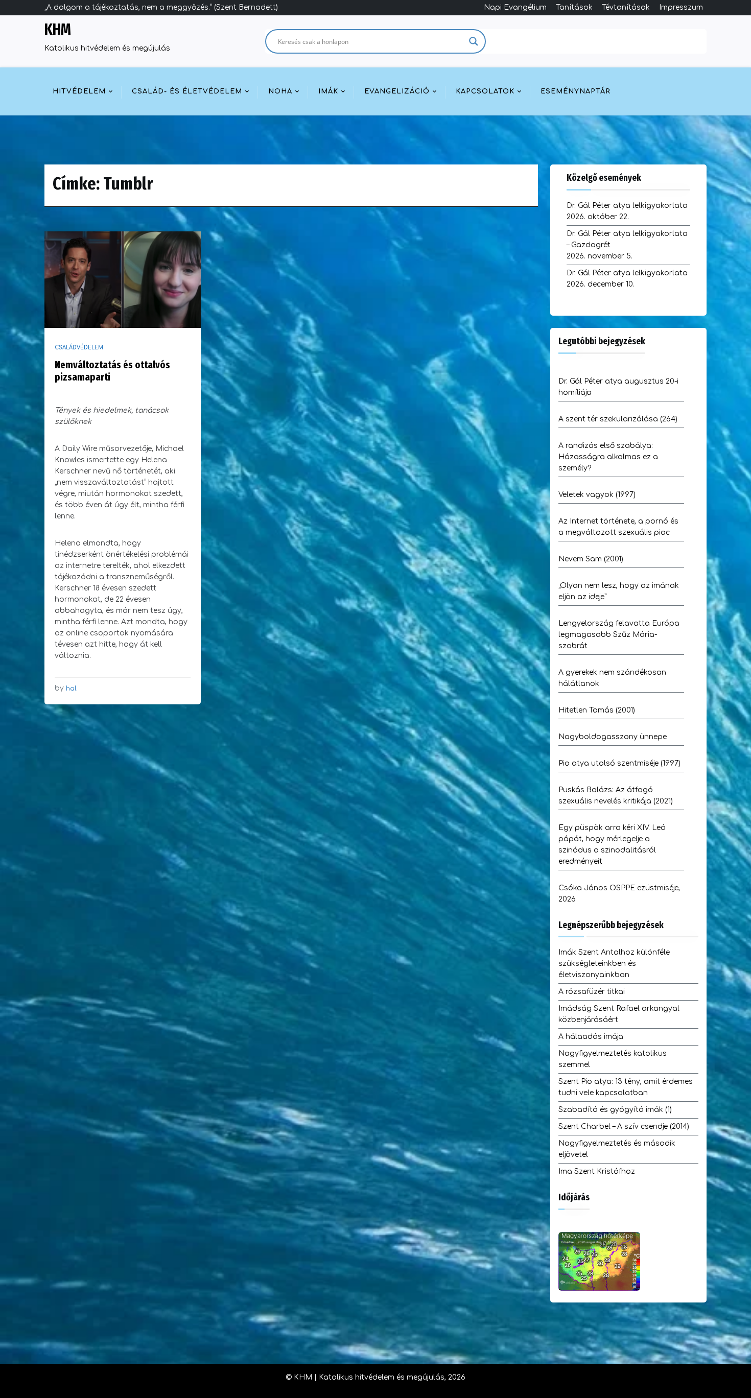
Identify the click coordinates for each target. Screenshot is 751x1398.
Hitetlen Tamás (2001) (596, 710)
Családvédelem (79, 347)
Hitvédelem (79, 91)
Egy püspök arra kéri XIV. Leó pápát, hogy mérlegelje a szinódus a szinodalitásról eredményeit (612, 844)
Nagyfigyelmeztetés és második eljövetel (616, 1149)
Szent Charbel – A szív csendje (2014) (623, 1126)
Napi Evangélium (515, 7)
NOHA (280, 91)
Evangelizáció (397, 91)
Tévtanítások (626, 7)
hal (71, 688)
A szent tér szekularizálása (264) (617, 419)
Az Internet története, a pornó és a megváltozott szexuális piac (618, 526)
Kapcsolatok (485, 91)
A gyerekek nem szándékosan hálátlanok (612, 678)
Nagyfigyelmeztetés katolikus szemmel (612, 1059)
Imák (328, 91)
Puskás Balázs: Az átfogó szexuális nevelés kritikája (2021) (615, 795)
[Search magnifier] (473, 41)
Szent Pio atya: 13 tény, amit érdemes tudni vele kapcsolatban (625, 1087)
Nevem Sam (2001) (590, 559)
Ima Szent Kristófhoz (596, 1171)
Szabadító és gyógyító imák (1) (615, 1109)
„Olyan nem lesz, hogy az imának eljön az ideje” (618, 591)
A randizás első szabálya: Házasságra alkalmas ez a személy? (608, 457)
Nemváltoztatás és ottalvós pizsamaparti (112, 371)
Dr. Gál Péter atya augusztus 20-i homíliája (618, 386)
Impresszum (681, 7)
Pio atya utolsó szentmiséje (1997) (619, 763)
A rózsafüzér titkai (591, 992)
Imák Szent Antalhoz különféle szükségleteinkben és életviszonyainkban (614, 964)
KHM (57, 29)
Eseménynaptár (576, 91)
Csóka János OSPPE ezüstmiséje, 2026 (619, 893)
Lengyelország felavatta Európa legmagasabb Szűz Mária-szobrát (618, 635)
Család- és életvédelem (187, 91)
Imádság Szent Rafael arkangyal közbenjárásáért (618, 1014)
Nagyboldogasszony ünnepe (612, 737)
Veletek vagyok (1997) (597, 495)
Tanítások (574, 7)
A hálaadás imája (590, 1036)
